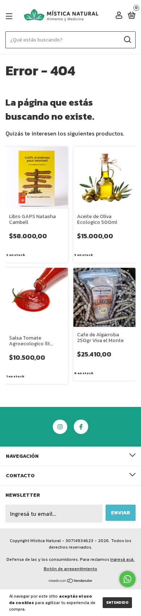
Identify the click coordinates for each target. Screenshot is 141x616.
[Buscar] (127, 39)
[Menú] (10, 16)
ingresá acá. (122, 559)
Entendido (117, 602)
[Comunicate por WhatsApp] (127, 579)
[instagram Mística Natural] (60, 427)
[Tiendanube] (70, 581)
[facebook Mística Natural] (81, 427)
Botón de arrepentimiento (70, 569)
